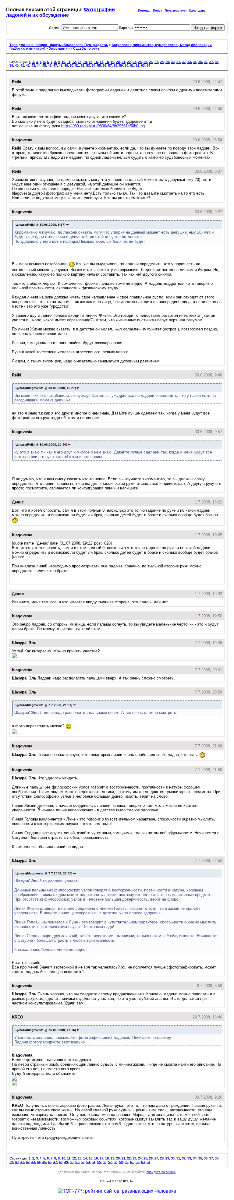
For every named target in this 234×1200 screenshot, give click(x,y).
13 (79, 62)
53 (88, 65)
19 (112, 62)
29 (167, 62)
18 (107, 62)
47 (55, 65)
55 (99, 65)
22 (129, 62)
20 (118, 62)
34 (195, 62)
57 (110, 65)
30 (173, 62)
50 (71, 65)
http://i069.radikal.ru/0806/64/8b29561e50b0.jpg (103, 126)
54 (93, 65)
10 (63, 62)
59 (121, 65)
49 (66, 65)
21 (123, 62)
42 (28, 65)
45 (44, 65)
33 (189, 62)
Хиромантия (59, 48)
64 (148, 65)
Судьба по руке (86, 48)
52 (82, 65)
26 (151, 62)
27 (156, 62)
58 (115, 65)
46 (49, 65)
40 (17, 65)
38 (216, 62)
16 (96, 62)
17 (101, 62)
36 (205, 62)
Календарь (197, 10)
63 (143, 65)
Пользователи (175, 10)
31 (178, 62)
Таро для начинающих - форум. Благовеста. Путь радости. (58, 45)
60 (126, 65)
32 (184, 62)
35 (200, 62)
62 (137, 65)
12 (74, 62)
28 (162, 62)
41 (22, 65)
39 (11, 65)
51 (77, 65)
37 (211, 62)
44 (39, 65)
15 (90, 62)
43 (33, 65)
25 (145, 62)
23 (134, 62)
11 (68, 62)
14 (85, 62)
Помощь (144, 10)
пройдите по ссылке (161, 1172)
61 (132, 65)
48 (60, 65)
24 (140, 62)
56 (104, 65)
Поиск (157, 10)
